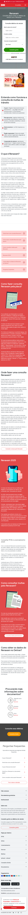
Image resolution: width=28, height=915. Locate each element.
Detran (22, 332)
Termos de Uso (15, 901)
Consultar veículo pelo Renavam (14, 449)
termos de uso (22, 53)
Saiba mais (16, 701)
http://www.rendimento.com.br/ (8, 890)
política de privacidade (15, 53)
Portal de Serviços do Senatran (9, 342)
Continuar (14, 907)
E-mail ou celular (8, 34)
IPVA (13, 179)
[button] (14, 791)
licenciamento (20, 179)
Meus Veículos (9, 345)
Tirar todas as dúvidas (14, 782)
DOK (6, 433)
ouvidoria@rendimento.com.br (13, 893)
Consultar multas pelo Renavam (14, 635)
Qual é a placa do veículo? (10, 27)
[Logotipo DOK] (3, 5)
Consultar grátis (14, 827)
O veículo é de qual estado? (10, 41)
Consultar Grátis (14, 734)
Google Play (19, 355)
